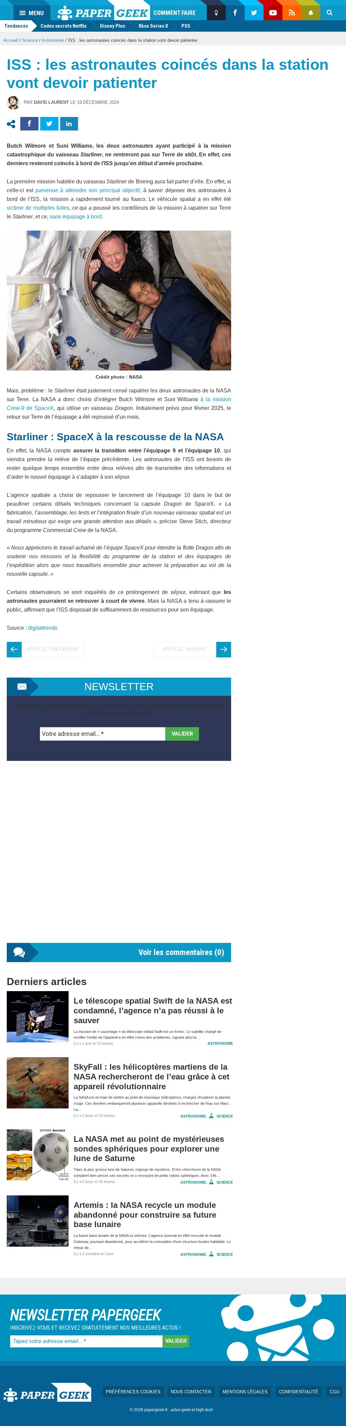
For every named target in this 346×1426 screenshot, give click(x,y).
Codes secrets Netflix (63, 26)
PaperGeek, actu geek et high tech (103, 10)
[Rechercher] (329, 12)
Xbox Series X (153, 26)
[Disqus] (119, 858)
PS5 (185, 26)
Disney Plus (112, 26)
